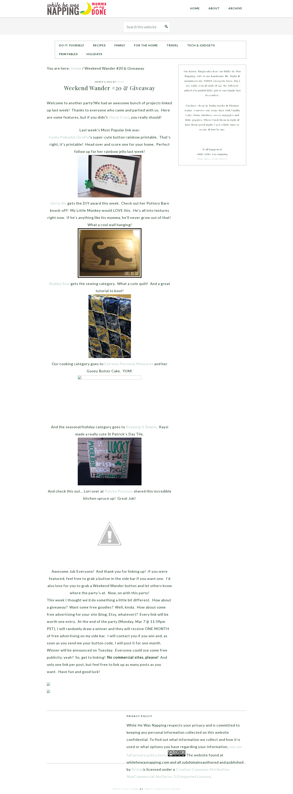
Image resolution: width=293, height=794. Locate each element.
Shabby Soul (59, 283)
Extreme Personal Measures (128, 364)
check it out (119, 117)
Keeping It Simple (141, 427)
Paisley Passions (119, 491)
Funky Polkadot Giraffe (69, 137)
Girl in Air (58, 203)
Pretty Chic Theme (126, 789)
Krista (137, 769)
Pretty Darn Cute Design (162, 789)
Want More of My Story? (212, 158)
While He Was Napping (77, 9)
